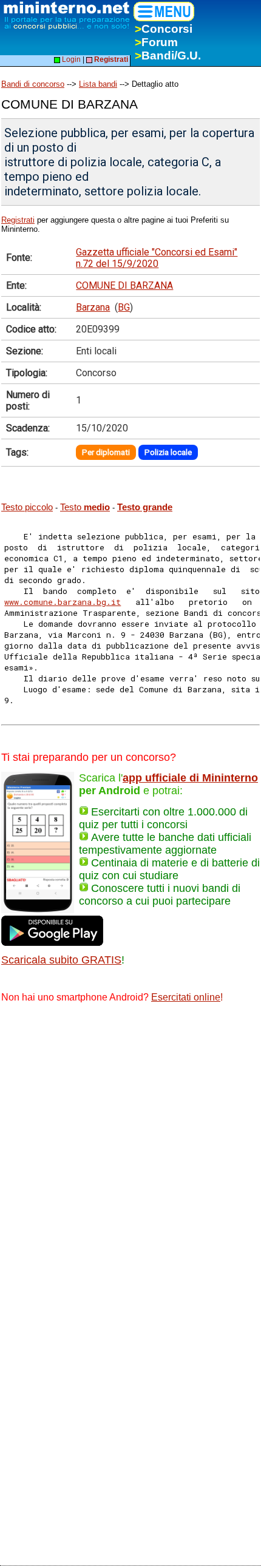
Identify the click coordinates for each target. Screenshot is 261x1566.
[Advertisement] (130, 1150)
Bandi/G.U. (168, 55)
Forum (156, 42)
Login (70, 59)
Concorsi (163, 28)
